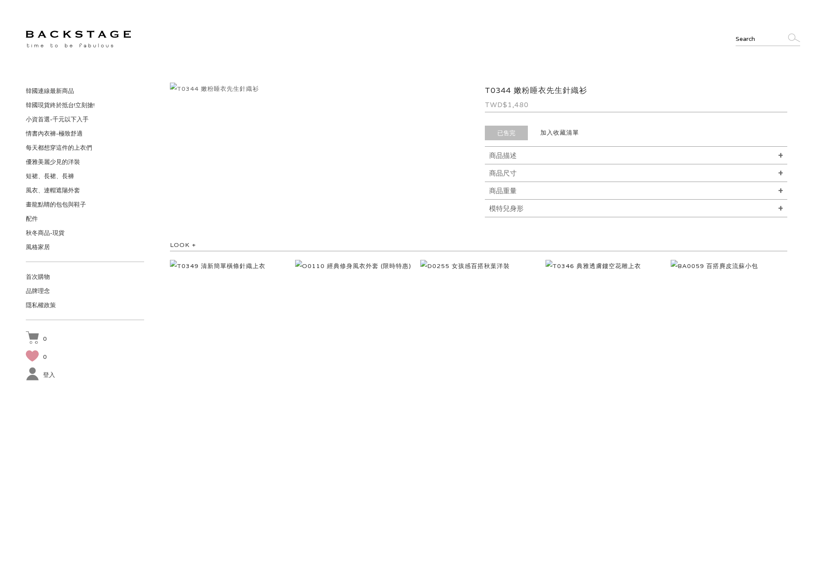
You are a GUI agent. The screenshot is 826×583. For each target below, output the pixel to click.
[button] (36, 338)
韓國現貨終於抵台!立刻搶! (60, 105)
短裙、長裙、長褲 (50, 176)
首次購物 (38, 277)
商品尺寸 (503, 173)
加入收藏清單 (559, 132)
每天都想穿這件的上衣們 (59, 147)
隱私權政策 (41, 305)
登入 (49, 375)
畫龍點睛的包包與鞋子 (56, 204)
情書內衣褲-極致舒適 (54, 133)
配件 (32, 218)
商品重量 (503, 190)
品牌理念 (38, 291)
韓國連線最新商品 (50, 91)
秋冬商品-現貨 (45, 233)
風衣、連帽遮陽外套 (53, 190)
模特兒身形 (506, 208)
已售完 (506, 133)
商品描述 (503, 155)
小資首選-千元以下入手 (57, 119)
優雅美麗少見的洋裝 (53, 162)
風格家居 (38, 247)
